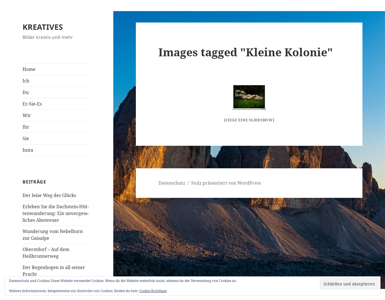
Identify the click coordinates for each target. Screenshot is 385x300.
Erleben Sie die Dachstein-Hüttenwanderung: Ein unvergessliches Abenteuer (56, 213)
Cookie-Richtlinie (153, 290)
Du (26, 92)
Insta (28, 150)
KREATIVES (43, 27)
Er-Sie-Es (32, 104)
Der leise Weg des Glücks (49, 195)
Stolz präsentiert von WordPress (226, 183)
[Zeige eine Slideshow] (249, 119)
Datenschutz (171, 183)
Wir (27, 115)
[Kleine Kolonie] (249, 97)
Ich (26, 81)
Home (29, 69)
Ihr (26, 127)
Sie (26, 138)
